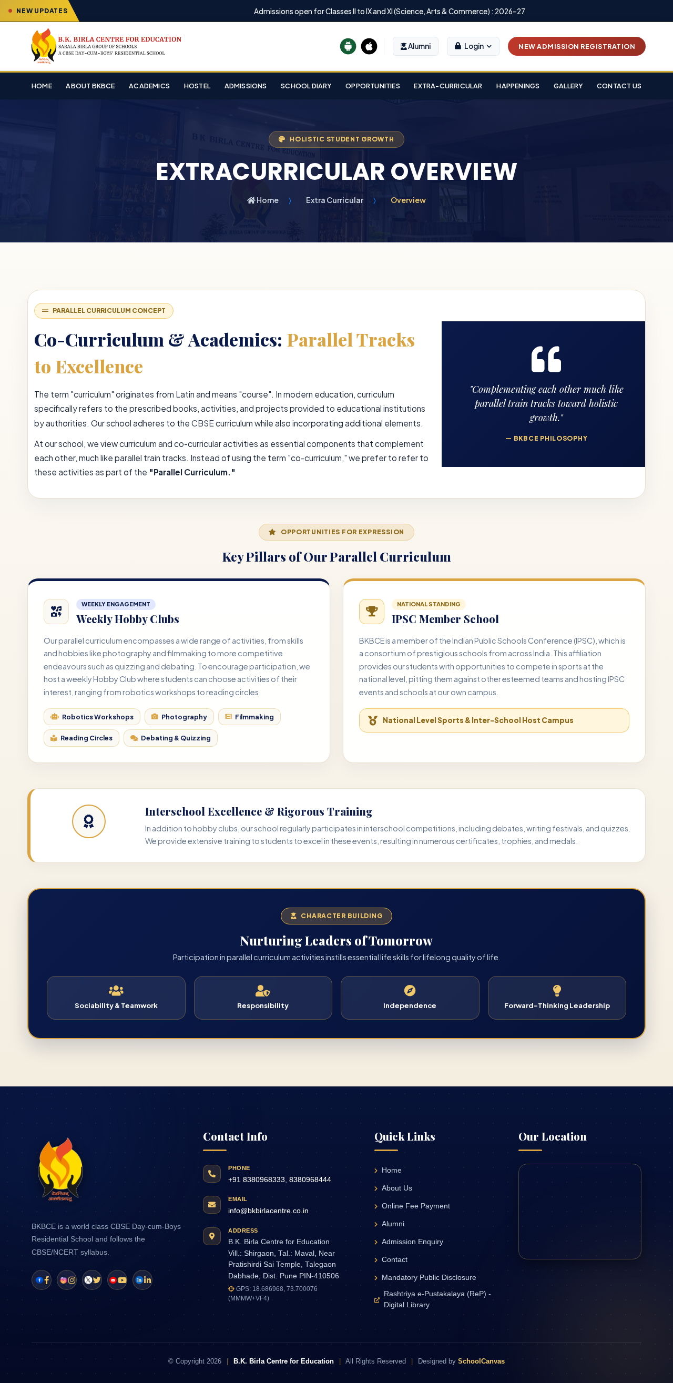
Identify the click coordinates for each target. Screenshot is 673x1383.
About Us (397, 1188)
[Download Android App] (348, 46)
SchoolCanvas (481, 1361)
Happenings (517, 86)
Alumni (419, 46)
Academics (149, 86)
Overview (408, 200)
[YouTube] (117, 1280)
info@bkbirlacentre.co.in (268, 1211)
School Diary (306, 86)
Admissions (246, 86)
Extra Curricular (334, 200)
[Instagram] (67, 1280)
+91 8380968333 (256, 1180)
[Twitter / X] (92, 1280)
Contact (394, 1260)
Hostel (197, 86)
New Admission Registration (576, 46)
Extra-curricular (448, 86)
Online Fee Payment (416, 1206)
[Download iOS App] (369, 46)
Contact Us (619, 86)
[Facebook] (42, 1280)
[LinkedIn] (142, 1280)
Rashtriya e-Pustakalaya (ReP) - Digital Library (437, 1299)
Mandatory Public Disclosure (429, 1278)
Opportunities (372, 86)
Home (42, 86)
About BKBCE (90, 86)
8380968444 (310, 1180)
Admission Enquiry (412, 1242)
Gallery (568, 86)
